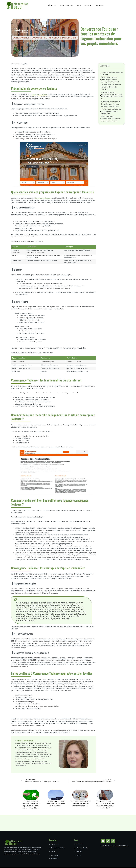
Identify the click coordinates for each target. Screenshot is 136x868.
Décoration (51, 5)
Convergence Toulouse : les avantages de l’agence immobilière (111, 111)
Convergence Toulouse (43, 198)
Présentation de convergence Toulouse (112, 73)
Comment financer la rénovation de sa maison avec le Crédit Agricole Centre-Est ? (105, 804)
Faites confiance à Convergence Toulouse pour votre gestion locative (111, 119)
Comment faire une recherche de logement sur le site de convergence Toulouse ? (112, 95)
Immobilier (99, 5)
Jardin (79, 5)
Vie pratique (88, 5)
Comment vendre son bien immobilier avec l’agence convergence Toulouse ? (110, 104)
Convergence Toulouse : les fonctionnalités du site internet (111, 87)
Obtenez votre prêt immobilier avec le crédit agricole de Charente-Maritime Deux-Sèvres (31, 804)
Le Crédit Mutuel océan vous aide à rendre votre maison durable (56, 803)
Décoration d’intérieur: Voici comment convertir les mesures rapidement (80, 803)
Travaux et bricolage (66, 5)
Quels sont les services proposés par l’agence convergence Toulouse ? (110, 79)
